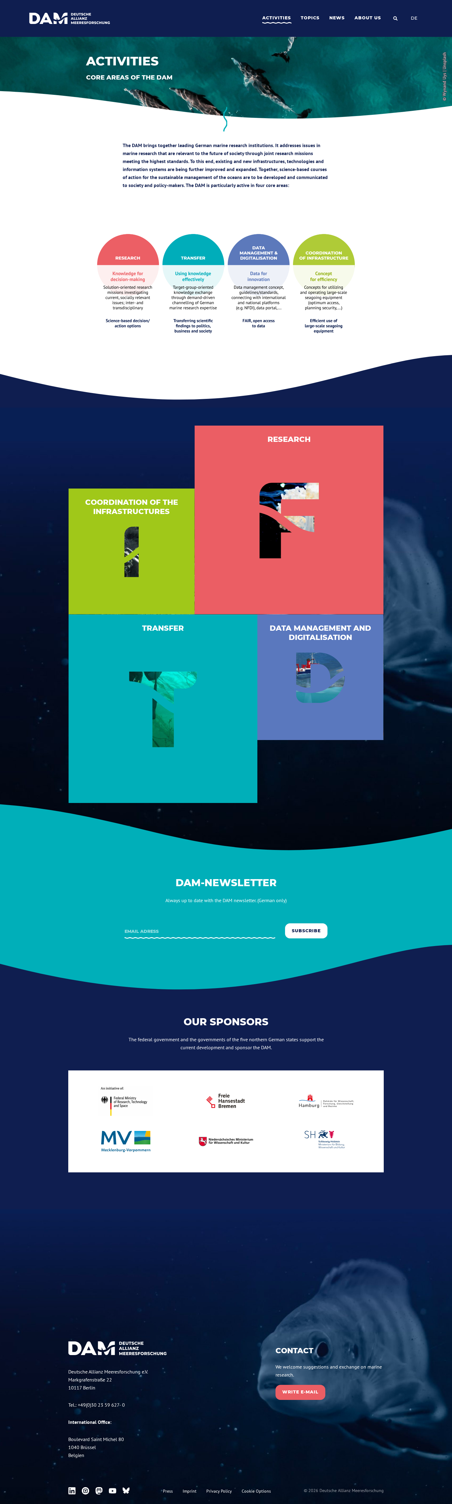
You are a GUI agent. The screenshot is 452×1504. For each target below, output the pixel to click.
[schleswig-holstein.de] (326, 1141)
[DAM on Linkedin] (72, 1490)
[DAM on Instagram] (85, 1490)
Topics (310, 18)
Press (168, 1491)
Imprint (189, 1491)
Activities (276, 18)
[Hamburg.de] (326, 1101)
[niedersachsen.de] (226, 1141)
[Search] (395, 18)
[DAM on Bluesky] (126, 1490)
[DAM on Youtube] (112, 1490)
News (337, 18)
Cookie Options (256, 1491)
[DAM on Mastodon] (99, 1490)
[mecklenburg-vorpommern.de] (126, 1141)
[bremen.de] (226, 1101)
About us (368, 18)
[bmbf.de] (126, 1101)
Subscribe (306, 930)
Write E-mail (300, 1392)
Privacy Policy (219, 1491)
